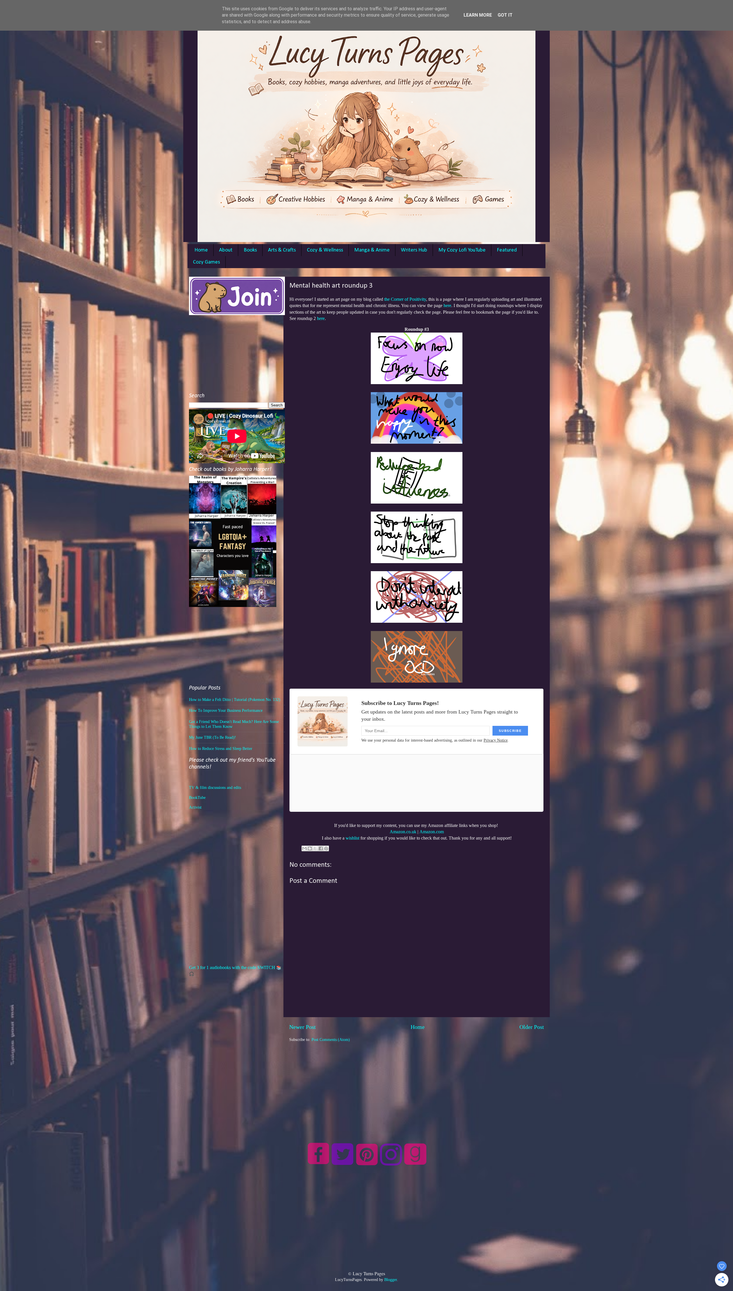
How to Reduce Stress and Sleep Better (220, 748)
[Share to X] (315, 848)
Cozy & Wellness (325, 250)
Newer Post (302, 1027)
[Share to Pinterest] (326, 848)
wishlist (352, 838)
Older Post (531, 1027)
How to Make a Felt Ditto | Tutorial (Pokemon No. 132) (234, 699)
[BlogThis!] (310, 848)
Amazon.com (431, 831)
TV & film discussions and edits (215, 787)
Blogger (390, 1279)
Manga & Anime (372, 250)
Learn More (478, 15)
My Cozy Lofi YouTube (462, 250)
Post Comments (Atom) (331, 1039)
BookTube (197, 797)
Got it (505, 15)
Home (201, 250)
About (225, 250)
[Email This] (304, 848)
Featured (507, 250)
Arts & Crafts (282, 250)
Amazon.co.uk (403, 831)
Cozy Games (206, 262)
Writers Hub (414, 250)
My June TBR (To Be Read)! (212, 737)
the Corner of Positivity (405, 299)
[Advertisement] (416, 1082)
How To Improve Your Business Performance (226, 710)
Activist (195, 807)
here (447, 305)
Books (250, 250)
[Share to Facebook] (321, 848)
